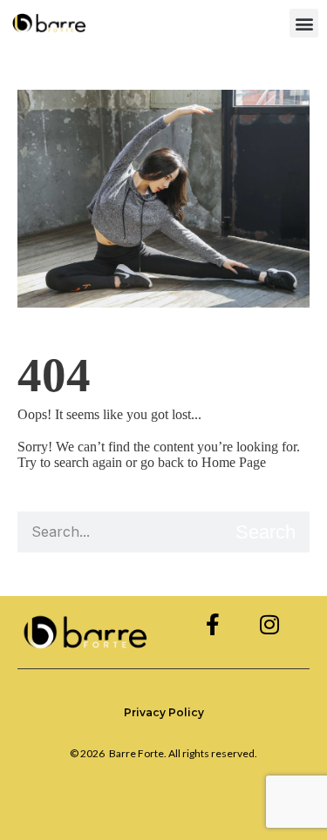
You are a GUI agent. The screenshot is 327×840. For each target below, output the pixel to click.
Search (265, 532)
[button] (304, 23)
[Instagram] (269, 624)
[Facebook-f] (212, 624)
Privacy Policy (164, 712)
